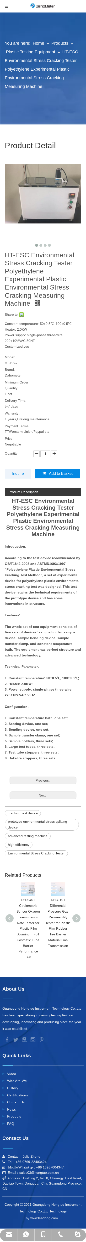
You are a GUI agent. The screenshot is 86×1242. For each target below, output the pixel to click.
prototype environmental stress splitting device (37, 824)
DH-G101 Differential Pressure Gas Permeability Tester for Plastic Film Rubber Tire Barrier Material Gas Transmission (57, 922)
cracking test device (23, 813)
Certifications (17, 1095)
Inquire (18, 473)
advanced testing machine (28, 836)
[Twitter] (15, 1039)
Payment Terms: (17, 426)
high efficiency (18, 845)
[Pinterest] (40, 1039)
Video (11, 1074)
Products (14, 1116)
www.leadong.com (44, 1218)
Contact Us (16, 1102)
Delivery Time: (15, 400)
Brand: (10, 369)
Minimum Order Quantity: (16, 385)
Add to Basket (61, 473)
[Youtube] (24, 1039)
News (11, 1109)
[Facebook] (6, 1039)
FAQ (10, 1123)
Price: (9, 438)
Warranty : (12, 413)
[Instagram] (32, 1039)
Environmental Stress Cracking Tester (36, 853)
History (12, 1088)
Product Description (23, 492)
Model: (10, 357)
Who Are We (17, 1081)
